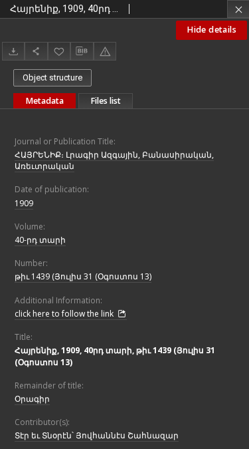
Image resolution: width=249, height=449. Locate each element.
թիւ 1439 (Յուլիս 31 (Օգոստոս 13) (83, 276)
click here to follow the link (65, 313)
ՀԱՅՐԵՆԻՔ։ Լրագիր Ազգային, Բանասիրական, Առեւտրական (114, 160)
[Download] (13, 51)
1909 (24, 203)
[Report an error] (105, 51)
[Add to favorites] (59, 51)
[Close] (238, 9)
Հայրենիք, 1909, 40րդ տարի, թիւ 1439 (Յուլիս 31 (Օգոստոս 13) (115, 356)
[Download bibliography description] (81, 51)
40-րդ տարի (40, 239)
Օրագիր (32, 398)
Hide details (211, 29)
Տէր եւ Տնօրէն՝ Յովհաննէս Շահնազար (97, 435)
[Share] (36, 51)
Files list (105, 100)
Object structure (52, 77)
